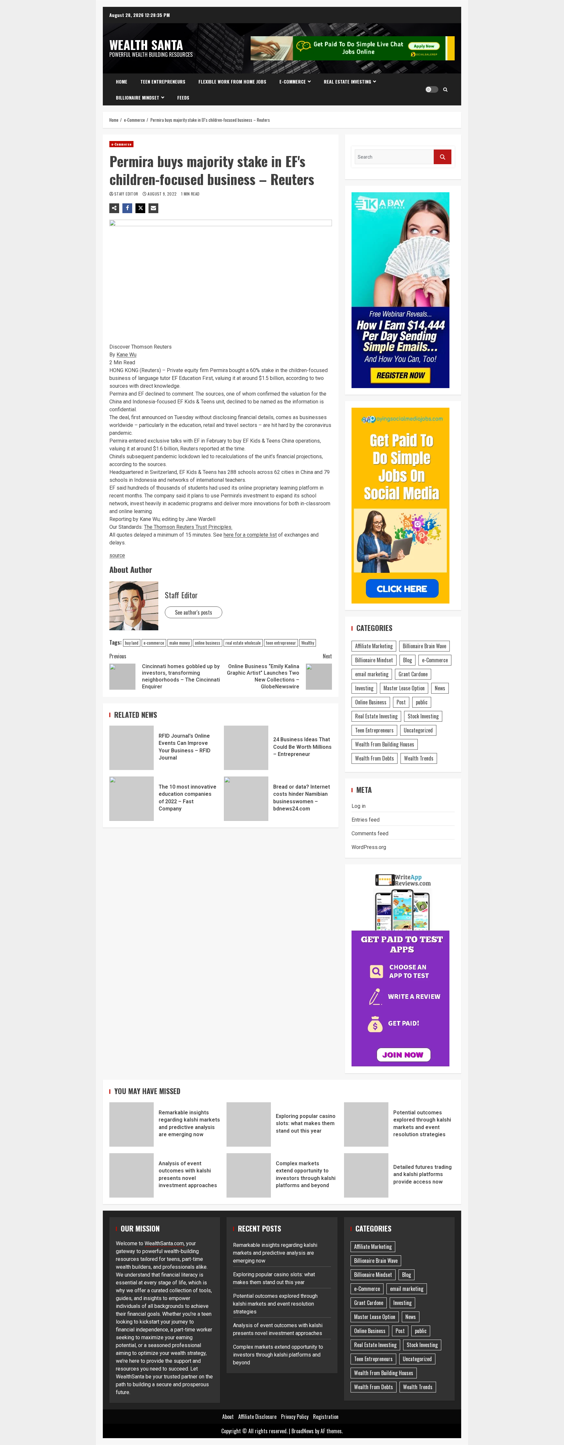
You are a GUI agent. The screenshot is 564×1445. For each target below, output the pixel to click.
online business (207, 642)
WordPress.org (369, 847)
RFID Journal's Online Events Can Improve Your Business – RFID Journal (131, 748)
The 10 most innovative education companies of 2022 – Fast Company (131, 799)
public (422, 702)
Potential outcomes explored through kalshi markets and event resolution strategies (366, 1124)
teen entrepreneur (281, 642)
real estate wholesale (243, 642)
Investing (364, 688)
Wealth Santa (146, 44)
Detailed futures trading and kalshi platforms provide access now (366, 1175)
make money (179, 642)
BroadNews (302, 1431)
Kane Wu (126, 355)
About (228, 1417)
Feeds (183, 97)
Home (121, 81)
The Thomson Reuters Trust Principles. (188, 527)
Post (401, 702)
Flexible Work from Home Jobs (232, 81)
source (117, 555)
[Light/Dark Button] (431, 89)
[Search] (445, 89)
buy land (131, 642)
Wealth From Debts (374, 758)
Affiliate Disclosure (257, 1417)
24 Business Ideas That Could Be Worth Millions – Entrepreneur (246, 748)
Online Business (370, 702)
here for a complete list (250, 535)
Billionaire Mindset (137, 97)
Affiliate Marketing (374, 646)
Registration (325, 1417)
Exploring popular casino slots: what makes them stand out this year (249, 1124)
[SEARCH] (442, 156)
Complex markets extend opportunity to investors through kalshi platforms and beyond (249, 1175)
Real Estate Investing (347, 81)
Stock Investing (423, 716)
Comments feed (370, 833)
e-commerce (154, 642)
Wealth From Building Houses (384, 744)
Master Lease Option (404, 688)
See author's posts (193, 612)
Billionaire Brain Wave (424, 646)
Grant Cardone (413, 674)
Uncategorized (418, 730)
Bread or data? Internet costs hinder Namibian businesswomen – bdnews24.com (246, 799)
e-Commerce (292, 81)
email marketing (371, 674)
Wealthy (307, 642)
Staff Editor (126, 193)
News (440, 688)
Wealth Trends (418, 758)
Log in (359, 806)
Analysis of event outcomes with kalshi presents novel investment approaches (131, 1175)
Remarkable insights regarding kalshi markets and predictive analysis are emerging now (131, 1124)
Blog (407, 660)
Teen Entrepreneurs (162, 81)
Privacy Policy (294, 1417)
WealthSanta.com (164, 1243)
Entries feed (366, 820)
